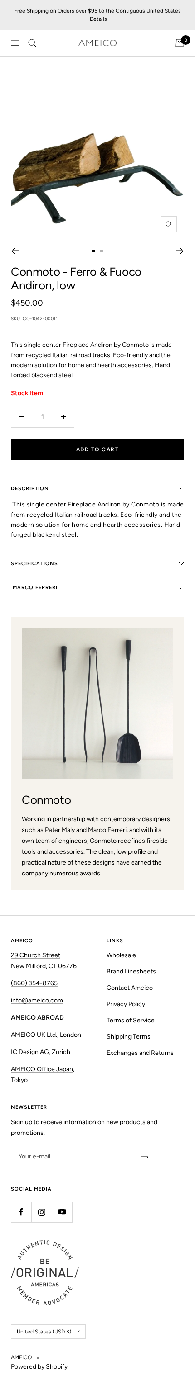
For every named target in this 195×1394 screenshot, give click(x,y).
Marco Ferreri (34, 588)
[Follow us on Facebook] (21, 1212)
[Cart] (179, 43)
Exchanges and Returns (140, 1053)
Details (98, 19)
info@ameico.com (37, 1000)
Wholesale (121, 955)
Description (30, 488)
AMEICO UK (28, 1035)
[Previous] (15, 251)
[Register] (145, 1156)
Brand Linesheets (131, 971)
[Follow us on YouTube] (62, 1212)
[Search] (32, 43)
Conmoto (35, 272)
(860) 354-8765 (34, 983)
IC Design (25, 1052)
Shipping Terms (129, 1036)
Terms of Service (131, 1020)
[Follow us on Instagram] (41, 1212)
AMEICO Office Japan (42, 1069)
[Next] (180, 251)
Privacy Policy (126, 1004)
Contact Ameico (130, 988)
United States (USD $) (44, 1331)
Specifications (34, 564)
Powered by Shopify (39, 1366)
